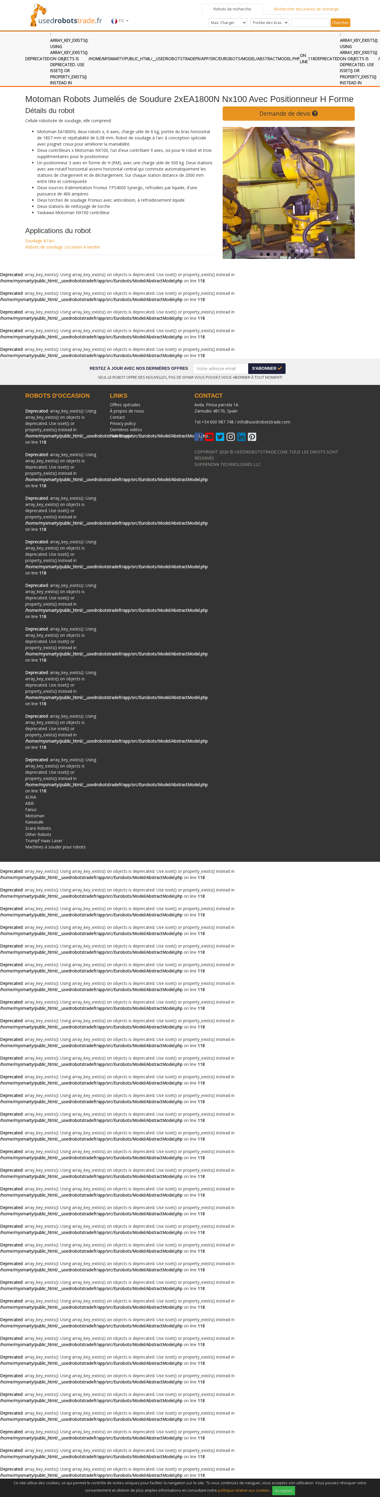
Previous (232, 193)
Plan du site (121, 436)
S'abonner (265, 368)
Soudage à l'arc (40, 240)
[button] (120, 14)
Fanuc (31, 809)
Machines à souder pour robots (55, 847)
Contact (117, 417)
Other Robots (38, 834)
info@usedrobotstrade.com (264, 422)
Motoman (35, 815)
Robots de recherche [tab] (232, 9)
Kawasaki (34, 822)
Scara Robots (38, 828)
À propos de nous (127, 411)
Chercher (340, 22)
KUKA (30, 797)
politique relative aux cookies (244, 1490)
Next (346, 193)
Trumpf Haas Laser (43, 840)
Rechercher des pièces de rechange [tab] (306, 9)
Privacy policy (123, 423)
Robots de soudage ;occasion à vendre (62, 247)
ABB (29, 803)
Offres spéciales (125, 404)
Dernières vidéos (126, 429)
